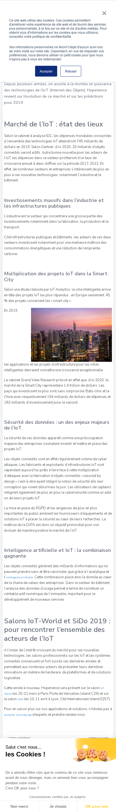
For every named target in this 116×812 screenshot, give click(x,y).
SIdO (20, 699)
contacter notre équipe (18, 715)
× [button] (104, 11)
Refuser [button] (71, 71)
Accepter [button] (46, 71)
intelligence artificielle (19, 577)
